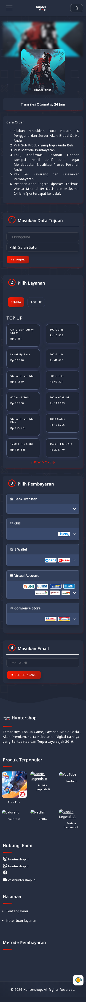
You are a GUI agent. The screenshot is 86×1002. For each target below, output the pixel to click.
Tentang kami (17, 911)
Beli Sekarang (25, 675)
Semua (16, 302)
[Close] (76, 984)
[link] (16, 859)
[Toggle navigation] (9, 8)
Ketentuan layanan (21, 920)
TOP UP (36, 302)
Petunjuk (18, 259)
